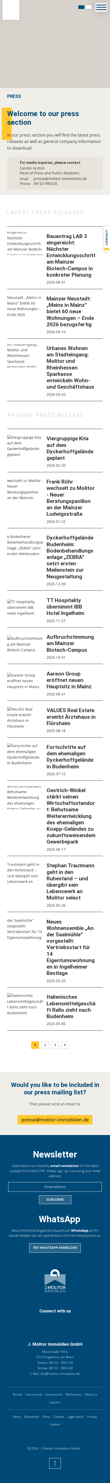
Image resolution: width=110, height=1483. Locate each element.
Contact (37, 1320)
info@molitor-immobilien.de (60, 1374)
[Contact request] (106, 239)
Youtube (80, 1320)
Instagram (68, 1320)
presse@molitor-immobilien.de (60, 178)
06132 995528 (45, 183)
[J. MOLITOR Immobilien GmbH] (10, 10)
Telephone (26, 1320)
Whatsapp (48, 1320)
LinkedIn (58, 1320)
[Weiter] (75, 1045)
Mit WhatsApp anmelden (55, 1247)
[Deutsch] (81, 7)
